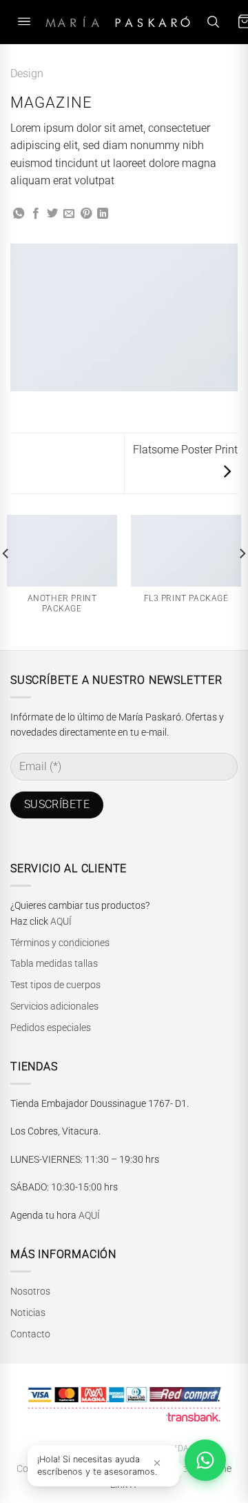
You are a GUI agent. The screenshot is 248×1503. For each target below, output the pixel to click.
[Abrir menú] (24, 21)
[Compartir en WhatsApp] (18, 214)
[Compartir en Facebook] (35, 214)
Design (26, 73)
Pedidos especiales (50, 1027)
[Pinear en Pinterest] (86, 214)
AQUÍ (61, 921)
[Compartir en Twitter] (52, 214)
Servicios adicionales (54, 1006)
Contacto (30, 1333)
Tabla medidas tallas (54, 963)
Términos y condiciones (60, 942)
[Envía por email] (68, 214)
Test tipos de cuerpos (55, 984)
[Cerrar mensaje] (157, 1462)
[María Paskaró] (118, 21)
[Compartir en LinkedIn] (102, 214)
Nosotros (30, 1291)
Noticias (27, 1312)
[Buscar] (213, 21)
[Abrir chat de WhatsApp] (205, 1460)
